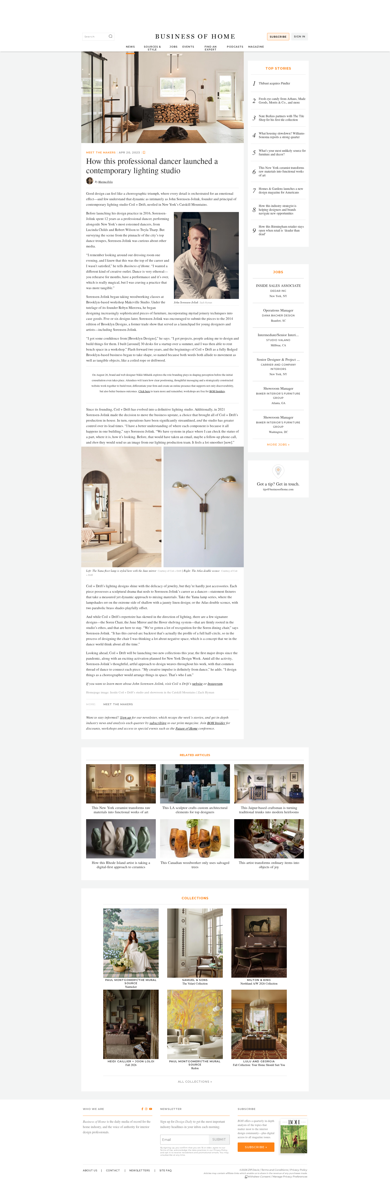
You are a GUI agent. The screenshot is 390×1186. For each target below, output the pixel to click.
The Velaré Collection (195, 983)
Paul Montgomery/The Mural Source (131, 981)
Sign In (299, 36)
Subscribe (278, 36)
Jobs (174, 46)
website (197, 683)
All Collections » (195, 1081)
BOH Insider (216, 722)
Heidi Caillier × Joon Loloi (131, 1061)
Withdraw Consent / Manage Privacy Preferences (277, 1176)
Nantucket (131, 987)
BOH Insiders (217, 391)
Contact (113, 1170)
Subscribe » (256, 1147)
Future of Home (187, 728)
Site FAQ (165, 1170)
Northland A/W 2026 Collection (258, 983)
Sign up (125, 717)
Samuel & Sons (195, 980)
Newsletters (139, 1170)
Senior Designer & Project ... (278, 359)
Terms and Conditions (274, 1169)
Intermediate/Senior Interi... (278, 334)
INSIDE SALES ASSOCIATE (278, 285)
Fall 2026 (131, 1065)
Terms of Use (166, 1150)
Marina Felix (105, 182)
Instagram (215, 683)
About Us (90, 1170)
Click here (144, 391)
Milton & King (259, 980)
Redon (195, 1068)
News (130, 46)
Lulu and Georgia (259, 1061)
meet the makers (101, 152)
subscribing (158, 722)
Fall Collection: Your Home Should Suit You (259, 1065)
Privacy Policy (220, 1150)
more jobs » (278, 444)
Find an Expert (211, 48)
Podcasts (235, 46)
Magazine (256, 46)
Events (188, 46)
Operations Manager (278, 310)
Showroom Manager (278, 388)
